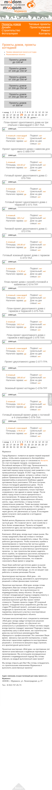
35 (28, 117)
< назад (5, 112)
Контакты (44, 33)
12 (40, 112)
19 (18, 115)
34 (25, 117)
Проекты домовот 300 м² (17, 104)
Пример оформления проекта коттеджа (21, 52)
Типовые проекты (39, 24)
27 (46, 115)
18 (14, 115)
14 (46, 112)
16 (7, 115)
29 (7, 117)
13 (43, 112)
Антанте (44, 460)
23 (32, 115)
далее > (34, 117)
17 (11, 115)
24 (36, 115)
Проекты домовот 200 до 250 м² (18, 86)
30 (11, 117)
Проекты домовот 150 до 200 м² (18, 78)
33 (21, 117)
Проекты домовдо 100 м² (17, 61)
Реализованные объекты (15, 54)
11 (36, 112)
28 (4, 117)
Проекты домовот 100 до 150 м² (18, 69)
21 (25, 115)
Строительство (11, 30)
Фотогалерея (10, 33)
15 (4, 115)
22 (29, 115)
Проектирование (40, 27)
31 (14, 117)
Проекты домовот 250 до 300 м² (18, 95)
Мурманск (20, 11)
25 (39, 115)
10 (33, 112)
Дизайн (6, 27)
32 (18, 117)
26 (43, 115)
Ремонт (45, 30)
